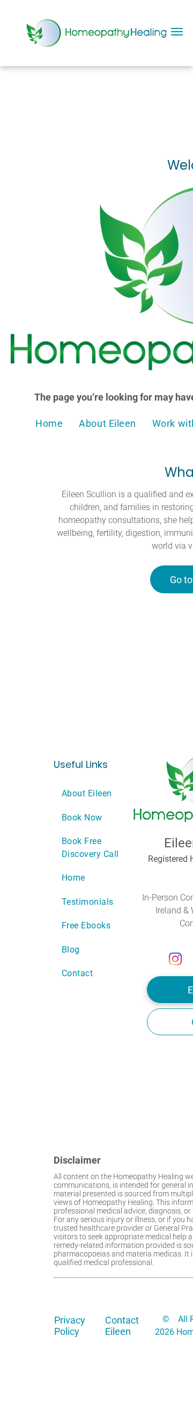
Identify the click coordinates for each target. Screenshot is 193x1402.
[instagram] (175, 960)
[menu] (177, 31)
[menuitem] (49, 423)
